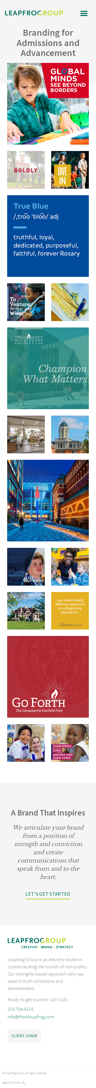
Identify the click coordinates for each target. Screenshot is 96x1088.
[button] (83, 13)
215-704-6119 (20, 1009)
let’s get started (47, 893)
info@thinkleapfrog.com (31, 1017)
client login (24, 1035)
